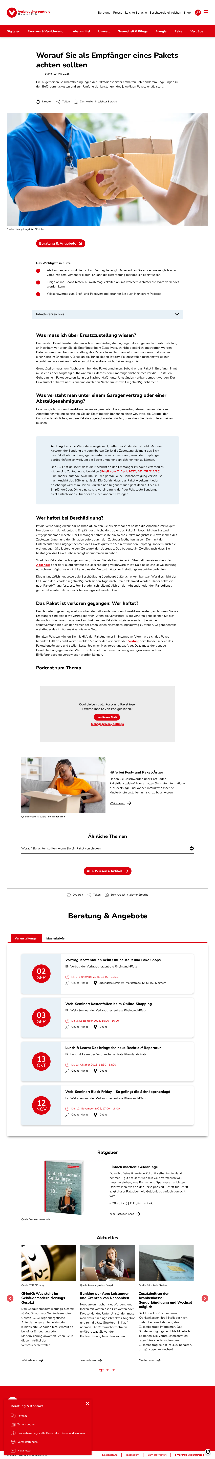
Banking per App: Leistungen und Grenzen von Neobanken (105, 1295)
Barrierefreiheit (156, 1455)
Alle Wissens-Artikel (104, 871)
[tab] (101, 1370)
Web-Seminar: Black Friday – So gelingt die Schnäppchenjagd (117, 1091)
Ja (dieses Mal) (107, 717)
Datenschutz (109, 1455)
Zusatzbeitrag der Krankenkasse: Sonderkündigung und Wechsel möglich (165, 1300)
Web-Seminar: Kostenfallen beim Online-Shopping (108, 1004)
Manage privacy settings (107, 724)
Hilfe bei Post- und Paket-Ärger (136, 772)
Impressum (132, 1455)
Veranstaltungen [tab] (26, 938)
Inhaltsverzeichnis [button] (50, 314)
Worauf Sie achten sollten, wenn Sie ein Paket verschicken (61, 848)
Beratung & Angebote (57, 243)
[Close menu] (87, 1403)
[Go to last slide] (10, 1298)
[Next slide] (205, 1298)
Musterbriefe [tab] (55, 938)
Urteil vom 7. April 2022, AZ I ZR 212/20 (130, 471)
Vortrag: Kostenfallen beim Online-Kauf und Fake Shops (113, 960)
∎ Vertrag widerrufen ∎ (189, 1455)
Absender (43, 565)
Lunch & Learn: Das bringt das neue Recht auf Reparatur (113, 1047)
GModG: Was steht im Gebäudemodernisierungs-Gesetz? (43, 1298)
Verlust (133, 641)
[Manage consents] (208, 1452)
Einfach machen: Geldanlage (134, 1167)
